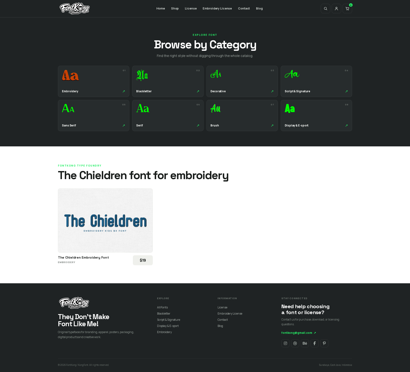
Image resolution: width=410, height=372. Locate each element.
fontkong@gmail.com (298, 333)
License (190, 8)
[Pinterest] (324, 343)
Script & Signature (168, 320)
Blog (259, 8)
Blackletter (163, 314)
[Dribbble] (295, 343)
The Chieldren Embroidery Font (83, 257)
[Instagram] (285, 343)
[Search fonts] (325, 8)
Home (160, 8)
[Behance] (305, 343)
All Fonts (162, 307)
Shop (175, 8)
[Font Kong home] (75, 8)
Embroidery (164, 332)
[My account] (336, 8)
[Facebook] (315, 343)
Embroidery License (217, 8)
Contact (244, 8)
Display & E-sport (168, 326)
